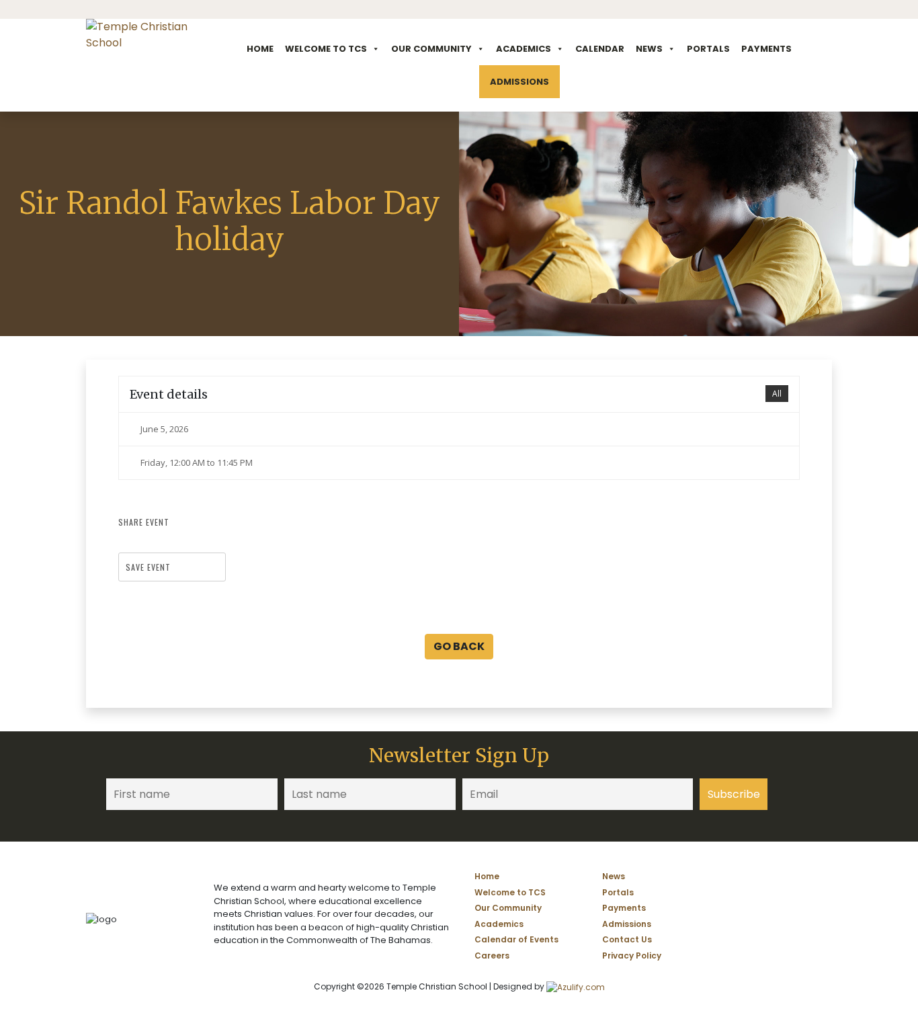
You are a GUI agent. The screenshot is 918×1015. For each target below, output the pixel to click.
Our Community (431, 48)
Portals (708, 48)
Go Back (459, 646)
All (777, 393)
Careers (491, 955)
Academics (523, 48)
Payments (766, 48)
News (649, 48)
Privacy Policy (631, 955)
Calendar (599, 48)
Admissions (519, 81)
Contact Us (627, 939)
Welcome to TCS (326, 48)
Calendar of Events (516, 939)
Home (260, 48)
